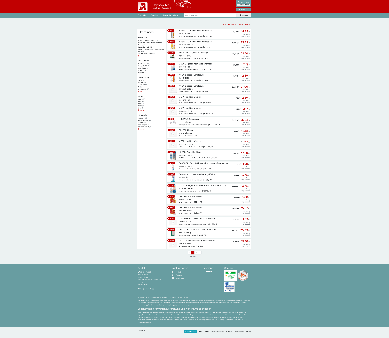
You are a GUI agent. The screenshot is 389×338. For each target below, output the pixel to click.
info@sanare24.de (147, 289)
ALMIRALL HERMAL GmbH (148, 40)
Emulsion (142, 82)
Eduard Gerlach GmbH (146, 54)
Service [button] (154, 15)
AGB (200, 331)
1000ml (141, 99)
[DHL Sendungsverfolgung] (209, 271)
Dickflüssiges (143, 125)
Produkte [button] (142, 15)
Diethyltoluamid (144, 127)
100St (141, 103)
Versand (247, 36)
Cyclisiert (142, 122)
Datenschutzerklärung (217, 331)
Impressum (229, 331)
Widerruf (206, 331)
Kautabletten (143, 89)
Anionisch (142, 118)
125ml (141, 106)
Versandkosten (239, 331)
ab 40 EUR (142, 70)
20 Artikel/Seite (228, 24)
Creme (141, 80)
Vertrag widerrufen (190, 331)
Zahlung (248, 331)
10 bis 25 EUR (144, 64)
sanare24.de (141, 331)
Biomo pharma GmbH (146, 47)
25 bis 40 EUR (143, 66)
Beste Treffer (244, 24)
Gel (140, 87)
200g (141, 108)
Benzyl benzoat (144, 120)
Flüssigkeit (142, 85)
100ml (141, 101)
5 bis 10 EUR (143, 68)
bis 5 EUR (142, 72)
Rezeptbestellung (171, 15)
